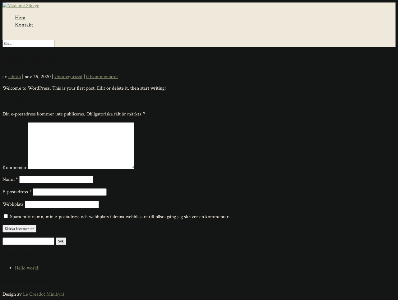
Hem (20, 17)
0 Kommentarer (102, 76)
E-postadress (16, 192)
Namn (10, 179)
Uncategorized (68, 76)
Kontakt (24, 24)
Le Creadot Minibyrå (43, 294)
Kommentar (14, 167)
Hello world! (27, 268)
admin (14, 76)
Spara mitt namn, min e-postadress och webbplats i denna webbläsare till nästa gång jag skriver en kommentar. (120, 216)
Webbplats (13, 204)
